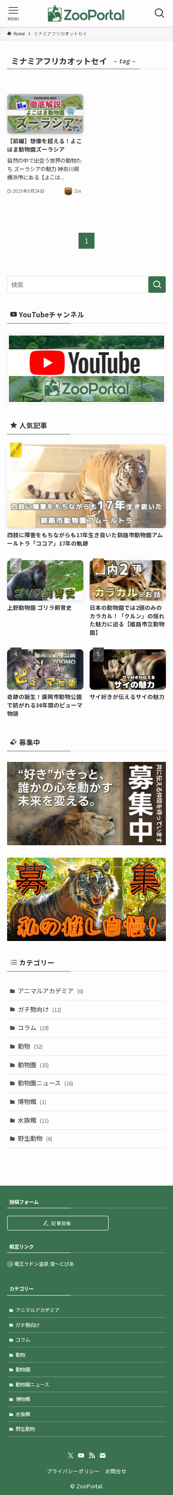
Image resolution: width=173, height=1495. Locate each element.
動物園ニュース (45, 1082)
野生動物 (35, 1138)
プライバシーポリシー (73, 1471)
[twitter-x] (71, 1456)
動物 (30, 1046)
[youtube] (81, 1456)
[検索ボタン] (159, 13)
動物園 (33, 1064)
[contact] (102, 1456)
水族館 (33, 1120)
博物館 (32, 1101)
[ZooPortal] (86, 13)
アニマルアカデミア (50, 990)
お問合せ (115, 1471)
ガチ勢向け (39, 1009)
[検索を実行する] (157, 284)
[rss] (92, 1456)
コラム (33, 1027)
